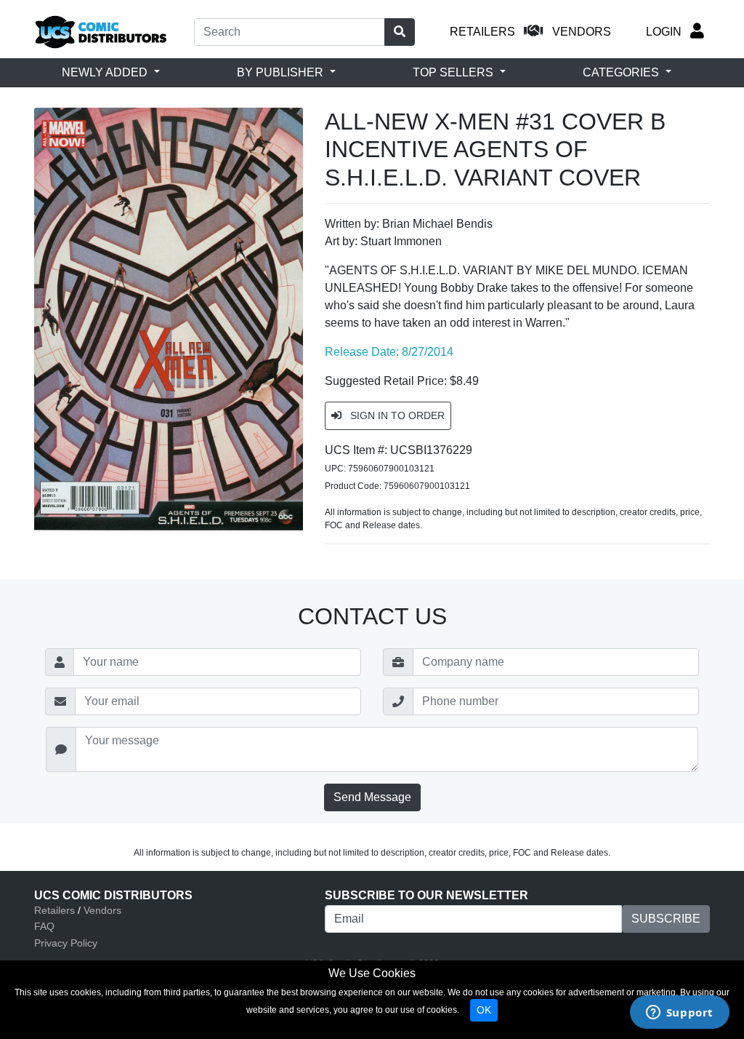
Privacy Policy (65, 943)
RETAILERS (482, 31)
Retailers (54, 910)
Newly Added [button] (106, 72)
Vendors (102, 910)
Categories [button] (622, 72)
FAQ (44, 926)
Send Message (372, 797)
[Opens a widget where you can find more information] (679, 1013)
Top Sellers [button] (454, 72)
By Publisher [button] (281, 72)
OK (484, 1010)
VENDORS (581, 31)
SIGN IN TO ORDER (396, 415)
